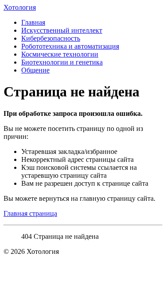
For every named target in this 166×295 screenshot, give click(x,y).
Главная (33, 22)
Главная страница (30, 213)
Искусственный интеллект (61, 30)
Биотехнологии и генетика (62, 62)
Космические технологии (59, 54)
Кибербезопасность (50, 38)
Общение (35, 70)
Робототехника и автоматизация (70, 46)
